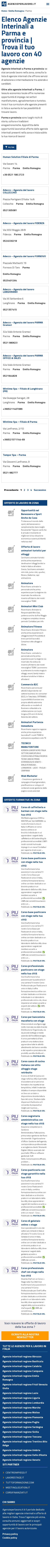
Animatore (27, 583)
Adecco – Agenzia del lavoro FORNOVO (24, 256)
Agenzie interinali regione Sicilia (20, 1432)
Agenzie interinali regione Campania (22, 1371)
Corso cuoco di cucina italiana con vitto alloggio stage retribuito (33, 1066)
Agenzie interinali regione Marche (21, 1407)
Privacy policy (10, 1534)
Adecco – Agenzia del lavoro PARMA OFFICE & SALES (23, 357)
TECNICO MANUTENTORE (30, 745)
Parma (16, 168)
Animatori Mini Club (32, 606)
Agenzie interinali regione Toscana (22, 1437)
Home (4, 10)
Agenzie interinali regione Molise (21, 1412)
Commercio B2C (29, 684)
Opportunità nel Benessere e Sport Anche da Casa (31, 514)
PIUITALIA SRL (39, 852)
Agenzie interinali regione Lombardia (23, 1403)
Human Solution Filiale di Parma (21, 157)
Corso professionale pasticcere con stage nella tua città (32, 969)
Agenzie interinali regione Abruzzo (21, 1356)
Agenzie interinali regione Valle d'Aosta (24, 1455)
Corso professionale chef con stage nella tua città (32, 1271)
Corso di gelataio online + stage (30, 1222)
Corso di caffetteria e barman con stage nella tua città (34, 811)
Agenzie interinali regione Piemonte (22, 1417)
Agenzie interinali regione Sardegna (22, 1427)
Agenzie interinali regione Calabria (22, 1366)
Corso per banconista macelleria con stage (33, 1019)
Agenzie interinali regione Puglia (20, 1422)
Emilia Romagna (16, 10)
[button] (47, 4)
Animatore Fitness (31, 626)
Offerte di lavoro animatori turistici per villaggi (33, 550)
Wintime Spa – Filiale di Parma (20, 422)
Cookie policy (9, 1538)
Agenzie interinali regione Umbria (21, 1450)
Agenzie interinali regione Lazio (20, 1393)
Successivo (40, 490)
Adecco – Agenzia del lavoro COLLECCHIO (18, 191)
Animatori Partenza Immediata (32, 724)
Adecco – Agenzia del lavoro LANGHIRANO (18, 290)
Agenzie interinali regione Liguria (21, 1398)
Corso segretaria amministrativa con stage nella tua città (32, 1119)
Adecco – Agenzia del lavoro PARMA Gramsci (23, 324)
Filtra (11, 147)
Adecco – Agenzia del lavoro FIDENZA (23, 223)
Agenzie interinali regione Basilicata (22, 1361)
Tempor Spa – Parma (14, 455)
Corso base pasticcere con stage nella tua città (33, 861)
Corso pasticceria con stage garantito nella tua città (33, 1173)
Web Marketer (29, 776)
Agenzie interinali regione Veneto (21, 1460)
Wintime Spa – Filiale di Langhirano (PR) (23, 390)
